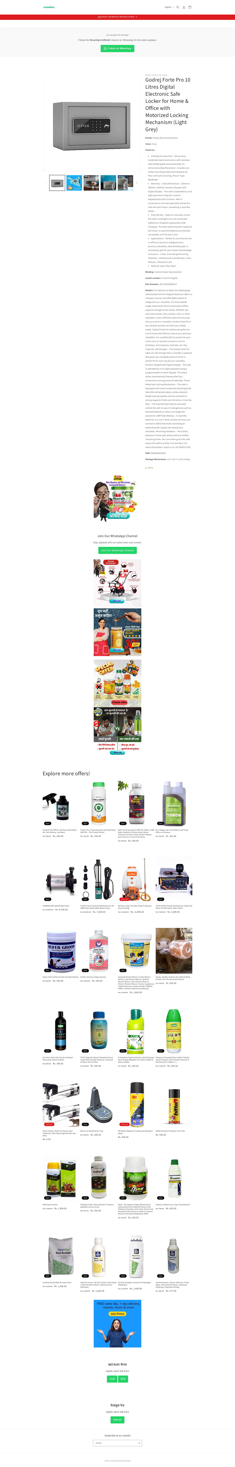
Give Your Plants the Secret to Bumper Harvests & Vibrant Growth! (58, 1058)
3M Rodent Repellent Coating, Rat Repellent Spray (135, 1132)
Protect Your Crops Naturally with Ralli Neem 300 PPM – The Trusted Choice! (98, 831)
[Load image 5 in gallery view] (125, 183)
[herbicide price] (117, 683)
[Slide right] (137, 183)
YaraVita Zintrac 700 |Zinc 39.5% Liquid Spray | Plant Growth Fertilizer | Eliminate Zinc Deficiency (98, 1285)
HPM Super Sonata (50, 1204)
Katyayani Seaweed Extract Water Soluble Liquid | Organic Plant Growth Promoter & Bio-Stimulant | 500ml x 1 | (172, 1059)
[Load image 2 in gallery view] (74, 183)
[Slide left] (46, 183)
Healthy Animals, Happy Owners (93, 977)
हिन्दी (123, 1379)
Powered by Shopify (124, 1461)
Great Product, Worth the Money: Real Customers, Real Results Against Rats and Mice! (59, 1133)
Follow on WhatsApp (119, 48)
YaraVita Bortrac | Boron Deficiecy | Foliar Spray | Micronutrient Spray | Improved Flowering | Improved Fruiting (172, 1285)
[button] (178, 7)
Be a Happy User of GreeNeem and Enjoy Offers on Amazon (172, 831)
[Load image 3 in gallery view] (91, 183)
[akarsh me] (117, 523)
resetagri (113, 1461)
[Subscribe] (139, 1443)
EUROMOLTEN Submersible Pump (56, 906)
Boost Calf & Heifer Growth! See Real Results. (61, 977)
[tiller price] (117, 606)
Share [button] (150, 467)
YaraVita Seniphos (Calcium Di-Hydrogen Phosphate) (134, 1284)
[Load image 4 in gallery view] (108, 183)
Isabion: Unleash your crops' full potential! (173, 1204)
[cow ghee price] (117, 657)
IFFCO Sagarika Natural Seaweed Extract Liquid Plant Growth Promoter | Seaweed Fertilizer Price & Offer (96, 1059)
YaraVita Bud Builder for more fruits (57, 1283)
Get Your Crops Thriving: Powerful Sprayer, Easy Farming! (135, 907)
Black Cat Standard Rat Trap (91, 1131)
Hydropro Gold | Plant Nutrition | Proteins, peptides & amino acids (97, 1205)
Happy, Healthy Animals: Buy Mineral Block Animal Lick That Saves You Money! (173, 978)
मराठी (112, 1379)
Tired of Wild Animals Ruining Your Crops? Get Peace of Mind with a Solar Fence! (174, 907)
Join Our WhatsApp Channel (117, 550)
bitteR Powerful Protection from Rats (170, 1131)
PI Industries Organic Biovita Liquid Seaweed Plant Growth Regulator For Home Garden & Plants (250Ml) (136, 1059)
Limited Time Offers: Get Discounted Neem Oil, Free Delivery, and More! (60, 831)
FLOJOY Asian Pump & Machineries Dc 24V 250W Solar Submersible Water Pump (97, 907)
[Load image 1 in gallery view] (57, 183)
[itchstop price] (117, 754)
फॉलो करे (117, 1420)
